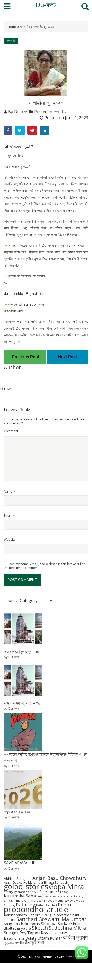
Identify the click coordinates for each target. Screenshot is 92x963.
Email (9, 515)
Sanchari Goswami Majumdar (51, 919)
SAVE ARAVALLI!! (19, 863)
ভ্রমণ (82, 937)
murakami (23, 900)
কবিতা (69, 937)
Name (9, 491)
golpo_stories (26, 886)
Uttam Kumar (49, 938)
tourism (54, 933)
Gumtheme (66, 956)
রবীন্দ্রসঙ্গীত (9, 943)
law (54, 896)
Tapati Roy (37, 933)
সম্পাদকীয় (25, 27)
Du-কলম (46, 5)
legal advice (65, 896)
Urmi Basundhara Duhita (36, 935)
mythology (62, 900)
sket (28, 928)
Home (12, 27)
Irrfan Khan (45, 892)
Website (10, 540)
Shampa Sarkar (55, 923)
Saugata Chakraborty (22, 923)
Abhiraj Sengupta (18, 878)
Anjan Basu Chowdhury (59, 878)
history (8, 892)
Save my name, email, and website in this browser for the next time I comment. (44, 566)
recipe (48, 915)
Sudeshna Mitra (67, 927)
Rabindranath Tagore (22, 914)
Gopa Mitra (66, 886)
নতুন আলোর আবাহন (17, 812)
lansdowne (44, 896)
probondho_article (36, 909)
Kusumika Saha (20, 896)
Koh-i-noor (61, 892)
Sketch (40, 927)
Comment (11, 431)
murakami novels (42, 900)
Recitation (64, 915)
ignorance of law (25, 892)
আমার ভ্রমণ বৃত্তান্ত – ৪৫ (22, 703)
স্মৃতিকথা (37, 942)
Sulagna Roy (15, 933)
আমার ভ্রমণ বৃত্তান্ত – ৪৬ (22, 651)
